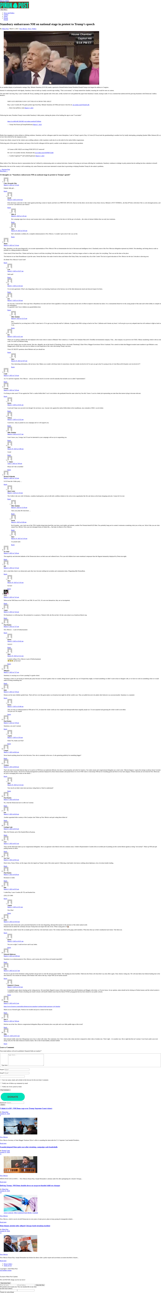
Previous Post (5, 169)
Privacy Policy (8, 1264)
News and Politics (9, 13)
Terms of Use (8, 1265)
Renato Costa (6, 1150)
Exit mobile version (5, 1270)
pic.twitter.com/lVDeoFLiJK (81, 105)
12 (0, 1232)
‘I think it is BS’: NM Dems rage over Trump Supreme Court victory (26, 1108)
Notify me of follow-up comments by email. (15, 1083)
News (29, 29)
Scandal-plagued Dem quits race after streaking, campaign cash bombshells (28, 1147)
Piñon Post (5, 1112)
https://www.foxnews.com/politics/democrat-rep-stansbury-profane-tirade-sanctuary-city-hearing (32, 1006)
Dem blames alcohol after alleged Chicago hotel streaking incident (25, 1226)
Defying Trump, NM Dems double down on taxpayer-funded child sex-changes (30, 1186)
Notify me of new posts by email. (12, 1086)
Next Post (4, 171)
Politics (34, 29)
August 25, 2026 (5, 1113)
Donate (6, 19)
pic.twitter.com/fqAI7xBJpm (32, 121)
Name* (2, 1069)
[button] (82, 18)
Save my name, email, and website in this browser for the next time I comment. (25, 1080)
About (5, 16)
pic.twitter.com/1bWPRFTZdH (44, 152)
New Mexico (23, 29)
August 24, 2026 (5, 1191)
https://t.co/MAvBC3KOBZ (15, 121)
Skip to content (4, 1)
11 (0, 1154)
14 (0, 1192)
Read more (3, 1143)
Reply (5, 191)
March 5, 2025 (29, 108)
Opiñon (6, 14)
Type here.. (4, 1065)
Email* (2, 1073)
